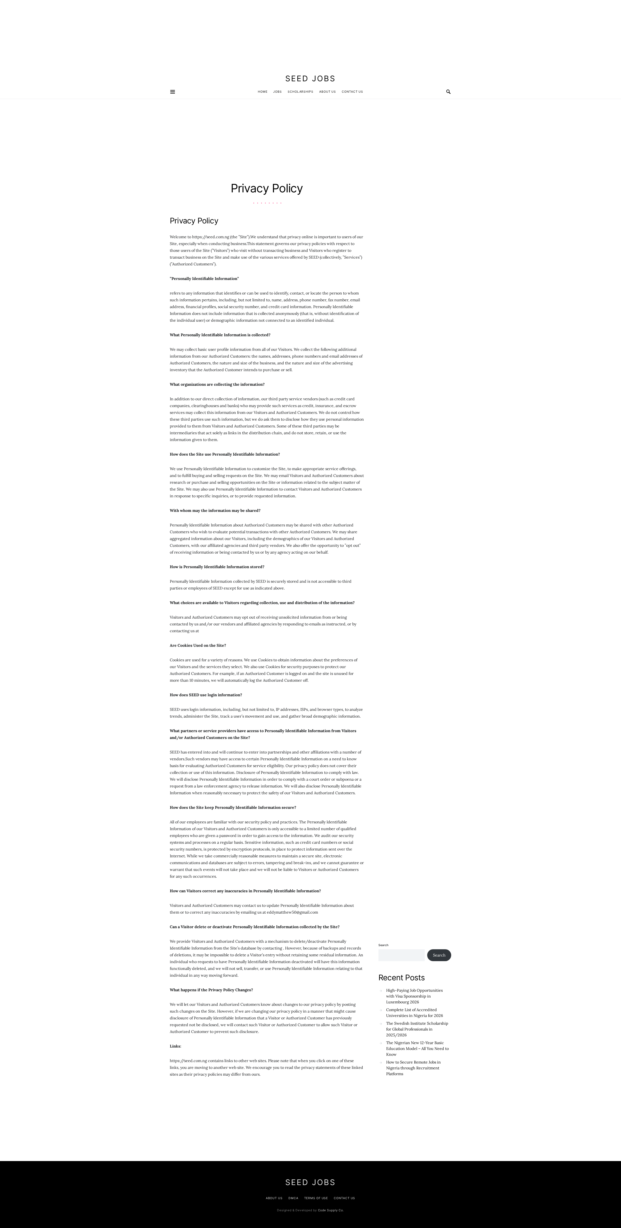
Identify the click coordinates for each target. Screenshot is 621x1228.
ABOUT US (327, 91)
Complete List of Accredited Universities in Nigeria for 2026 (414, 1012)
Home (263, 91)
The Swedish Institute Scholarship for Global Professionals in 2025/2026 (417, 1029)
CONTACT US (352, 91)
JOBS (277, 91)
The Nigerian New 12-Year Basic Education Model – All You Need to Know (417, 1048)
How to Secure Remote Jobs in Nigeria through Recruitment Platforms (413, 1068)
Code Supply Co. (331, 1210)
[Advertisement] (145, 34)
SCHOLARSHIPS (300, 91)
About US (274, 1198)
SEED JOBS (310, 78)
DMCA (293, 1198)
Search (383, 945)
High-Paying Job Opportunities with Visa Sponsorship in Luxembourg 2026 (414, 996)
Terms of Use (316, 1198)
